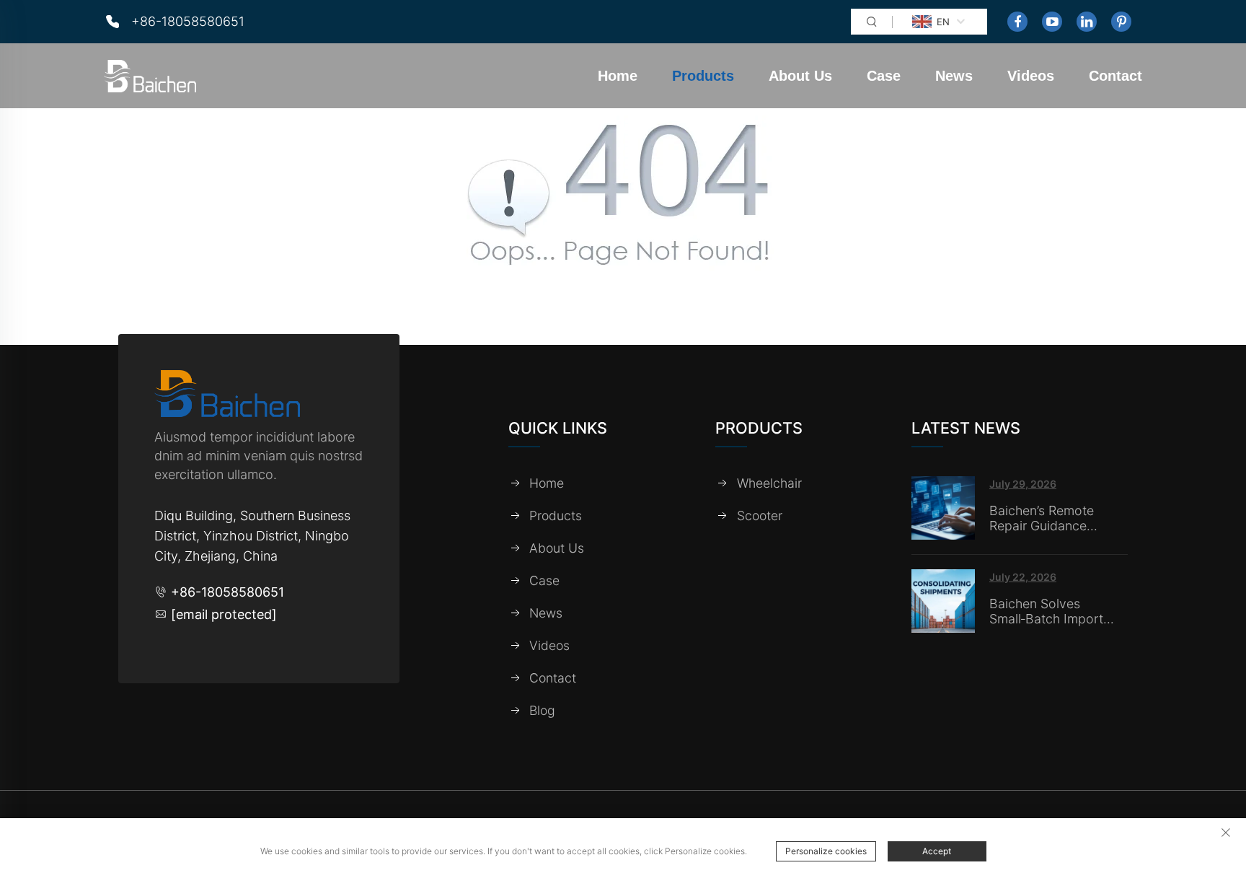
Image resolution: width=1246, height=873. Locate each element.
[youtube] (1052, 22)
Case (884, 76)
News (954, 76)
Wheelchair (769, 483)
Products (703, 76)
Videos (1030, 76)
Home (617, 76)
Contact (1115, 76)
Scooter (759, 516)
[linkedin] (1087, 22)
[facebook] (1017, 22)
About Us (800, 76)
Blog (542, 710)
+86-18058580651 (187, 21)
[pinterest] (1121, 22)
